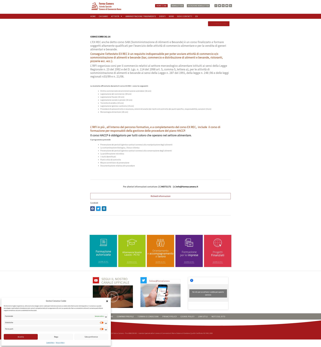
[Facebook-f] (215, 5)
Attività (115, 16)
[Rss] (230, 5)
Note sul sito (218, 316)
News (171, 16)
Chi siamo (103, 16)
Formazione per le (189, 253)
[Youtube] (226, 5)
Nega (56, 337)
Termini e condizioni (148, 316)
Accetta (21, 337)
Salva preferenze (91, 337)
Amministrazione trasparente (141, 16)
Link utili (203, 316)
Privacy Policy (60, 342)
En (196, 16)
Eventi (162, 16)
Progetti (217, 253)
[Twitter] (219, 5)
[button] (107, 301)
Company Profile (125, 316)
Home (93, 16)
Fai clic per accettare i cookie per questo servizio (208, 293)
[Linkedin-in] (223, 5)
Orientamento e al (160, 253)
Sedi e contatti (184, 16)
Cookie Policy (50, 342)
